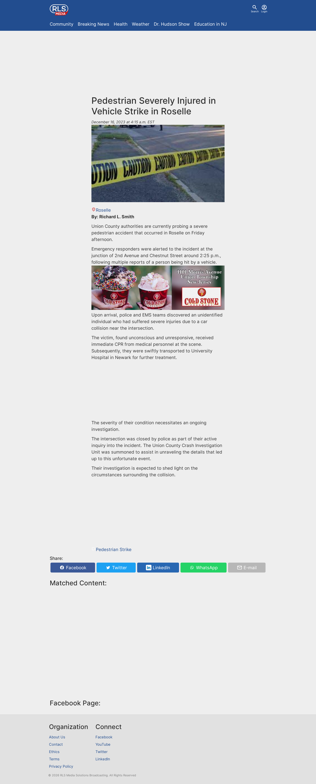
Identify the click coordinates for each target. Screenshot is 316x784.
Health (120, 24)
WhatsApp (206, 567)
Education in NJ (210, 24)
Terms (54, 759)
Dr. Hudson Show (172, 24)
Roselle (103, 210)
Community (61, 24)
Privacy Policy (61, 766)
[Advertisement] (158, 61)
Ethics (54, 752)
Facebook (75, 567)
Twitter (119, 567)
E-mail (249, 567)
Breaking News (93, 24)
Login (264, 11)
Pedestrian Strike (113, 549)
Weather (140, 24)
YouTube (102, 744)
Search (255, 11)
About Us (57, 737)
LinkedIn (160, 567)
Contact (56, 744)
